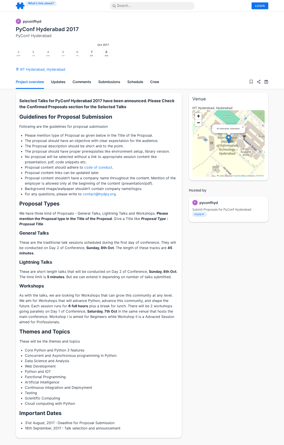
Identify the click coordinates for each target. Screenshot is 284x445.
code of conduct (98, 167)
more (198, 214)
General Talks (34, 233)
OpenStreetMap (240, 175)
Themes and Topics (44, 331)
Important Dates (40, 413)
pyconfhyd (32, 21)
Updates (58, 82)
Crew (154, 82)
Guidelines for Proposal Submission (65, 117)
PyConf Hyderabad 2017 (47, 29)
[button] (257, 82)
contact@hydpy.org (99, 194)
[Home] (36, 5)
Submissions (109, 82)
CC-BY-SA (260, 175)
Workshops (31, 286)
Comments (82, 82)
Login (260, 6)
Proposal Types (39, 203)
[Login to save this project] (251, 82)
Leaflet (221, 175)
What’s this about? (41, 3)
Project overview (30, 82)
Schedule (135, 82)
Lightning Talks (35, 262)
